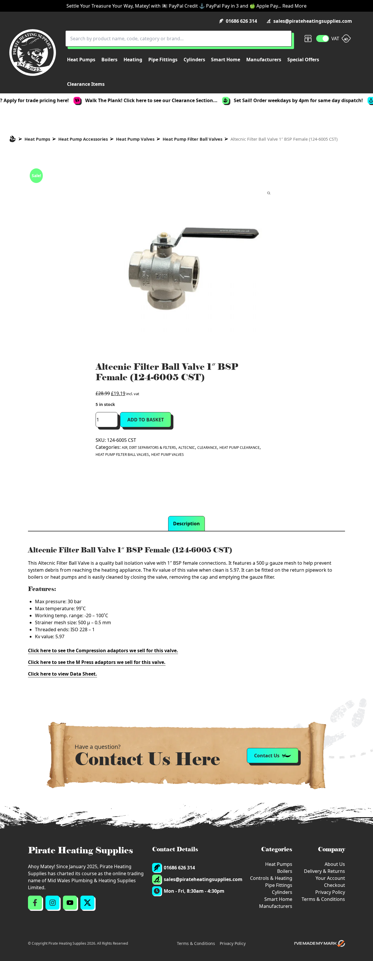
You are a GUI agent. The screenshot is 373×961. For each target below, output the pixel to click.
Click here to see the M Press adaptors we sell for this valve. (97, 662)
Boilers (284, 871)
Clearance (207, 447)
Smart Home (278, 899)
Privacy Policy (330, 892)
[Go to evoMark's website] (319, 943)
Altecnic (186, 447)
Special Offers (303, 59)
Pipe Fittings (278, 885)
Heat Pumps (37, 139)
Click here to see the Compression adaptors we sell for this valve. (103, 650)
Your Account (330, 878)
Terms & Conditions (323, 899)
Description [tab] (186, 523)
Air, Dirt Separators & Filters (149, 447)
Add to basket (145, 419)
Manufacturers (275, 906)
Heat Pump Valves (135, 139)
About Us (335, 864)
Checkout (334, 885)
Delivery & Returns (324, 871)
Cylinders (282, 892)
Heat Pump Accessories (83, 139)
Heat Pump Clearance (239, 447)
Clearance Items (86, 84)
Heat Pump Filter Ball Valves (192, 139)
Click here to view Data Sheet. (62, 674)
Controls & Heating (271, 878)
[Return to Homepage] (32, 52)
